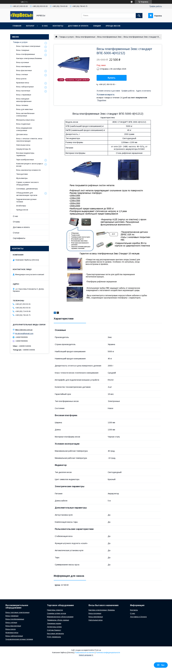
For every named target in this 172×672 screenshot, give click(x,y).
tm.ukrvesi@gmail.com (24, 333)
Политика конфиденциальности (108, 653)
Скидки (97, 26)
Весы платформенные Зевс (109, 37)
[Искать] (139, 15)
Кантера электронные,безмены (29, 58)
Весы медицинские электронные (24, 129)
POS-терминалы (54, 637)
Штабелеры (21, 206)
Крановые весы (22, 83)
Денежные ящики (54, 623)
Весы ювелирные (23, 66)
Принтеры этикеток (55, 610)
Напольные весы (23, 145)
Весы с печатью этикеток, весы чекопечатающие (29, 140)
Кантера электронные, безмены (102, 610)
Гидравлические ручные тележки (26, 200)
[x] (58, 313)
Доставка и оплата (78, 26)
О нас (45, 26)
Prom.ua (98, 650)
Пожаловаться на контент (84, 653)
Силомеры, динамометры (27, 189)
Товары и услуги (66, 37)
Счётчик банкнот (54, 630)
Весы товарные (22, 50)
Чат (162, 665)
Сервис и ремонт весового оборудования (27, 183)
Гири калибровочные (25, 160)
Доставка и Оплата (138, 617)
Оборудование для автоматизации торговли (26, 194)
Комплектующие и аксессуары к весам (29, 165)
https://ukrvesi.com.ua (23, 330)
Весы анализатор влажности (28, 170)
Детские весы (22, 134)
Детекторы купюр (54, 627)
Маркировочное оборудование (60, 617)
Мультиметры (22, 178)
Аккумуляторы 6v (23, 149)
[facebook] (55, 313)
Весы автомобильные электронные (25, 114)
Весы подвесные (23, 124)
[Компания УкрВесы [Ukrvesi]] (21, 19)
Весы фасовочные (24, 70)
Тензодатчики (22, 174)
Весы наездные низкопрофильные (23, 100)
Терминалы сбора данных (58, 620)
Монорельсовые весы (25, 120)
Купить (111, 78)
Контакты (58, 26)
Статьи (16, 233)
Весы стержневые (23, 95)
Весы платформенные (85, 37)
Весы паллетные (23, 91)
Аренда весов (113, 26)
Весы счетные (22, 74)
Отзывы (16, 222)
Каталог (30, 26)
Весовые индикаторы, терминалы (25, 154)
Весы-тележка (22, 105)
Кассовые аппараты (55, 633)
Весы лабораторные (25, 87)
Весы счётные (11, 622)
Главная (17, 26)
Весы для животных (24, 109)
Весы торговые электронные (28, 46)
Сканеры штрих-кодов (56, 613)
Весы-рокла (21, 79)
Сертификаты (19, 238)
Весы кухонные (22, 62)
